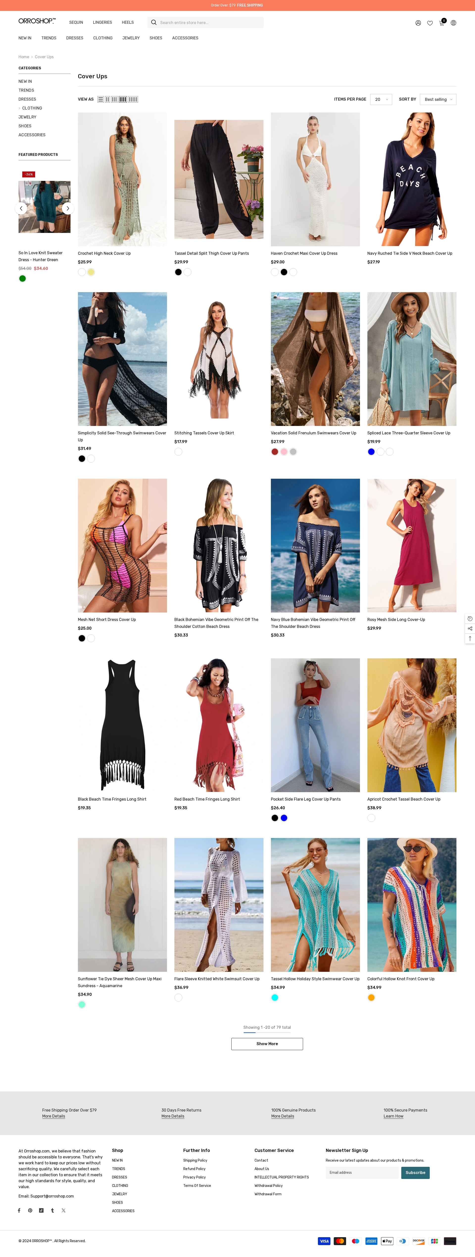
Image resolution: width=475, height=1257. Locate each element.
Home (24, 57)
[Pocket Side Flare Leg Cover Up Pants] (315, 725)
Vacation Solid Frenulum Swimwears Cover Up (313, 433)
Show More (267, 1043)
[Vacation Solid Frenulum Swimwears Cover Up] (315, 359)
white (187, 272)
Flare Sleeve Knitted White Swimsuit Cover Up (217, 979)
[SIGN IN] (418, 23)
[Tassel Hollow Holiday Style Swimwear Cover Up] (315, 905)
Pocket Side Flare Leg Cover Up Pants (306, 799)
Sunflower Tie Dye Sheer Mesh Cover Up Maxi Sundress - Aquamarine (120, 982)
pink (284, 452)
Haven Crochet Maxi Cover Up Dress (304, 253)
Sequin (76, 22)
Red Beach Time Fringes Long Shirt (207, 799)
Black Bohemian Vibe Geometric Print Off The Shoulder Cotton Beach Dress (216, 623)
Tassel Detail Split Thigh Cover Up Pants (211, 253)
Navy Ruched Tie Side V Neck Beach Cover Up (409, 253)
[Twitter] (63, 1210)
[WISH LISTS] (430, 23)
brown (275, 452)
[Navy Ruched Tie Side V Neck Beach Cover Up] (411, 179)
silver (293, 452)
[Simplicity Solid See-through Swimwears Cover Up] (122, 359)
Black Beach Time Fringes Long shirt (112, 799)
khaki (91, 272)
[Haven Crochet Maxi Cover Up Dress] (315, 179)
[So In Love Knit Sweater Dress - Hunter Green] (45, 207)
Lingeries (102, 22)
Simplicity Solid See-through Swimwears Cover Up (122, 436)
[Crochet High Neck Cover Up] (122, 179)
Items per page (350, 99)
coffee (293, 272)
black (178, 272)
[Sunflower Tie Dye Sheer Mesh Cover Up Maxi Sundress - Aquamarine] (122, 905)
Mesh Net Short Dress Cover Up (107, 619)
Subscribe (416, 1172)
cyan (275, 998)
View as (86, 99)
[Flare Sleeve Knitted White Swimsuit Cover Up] (218, 905)
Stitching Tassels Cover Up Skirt (204, 433)
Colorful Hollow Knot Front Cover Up (400, 979)
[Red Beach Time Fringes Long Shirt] (218, 725)
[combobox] (210, 22)
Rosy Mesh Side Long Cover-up (396, 619)
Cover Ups (44, 57)
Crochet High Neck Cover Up (104, 253)
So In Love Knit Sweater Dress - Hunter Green (41, 256)
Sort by (407, 99)
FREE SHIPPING (250, 5)
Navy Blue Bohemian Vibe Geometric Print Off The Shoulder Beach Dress (313, 623)
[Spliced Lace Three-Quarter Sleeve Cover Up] (411, 359)
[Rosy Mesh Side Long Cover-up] (411, 546)
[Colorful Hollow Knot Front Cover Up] (411, 905)
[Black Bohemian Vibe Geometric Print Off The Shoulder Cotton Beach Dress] (218, 546)
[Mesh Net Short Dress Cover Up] (122, 546)
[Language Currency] (453, 23)
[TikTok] (41, 1210)
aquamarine (82, 1004)
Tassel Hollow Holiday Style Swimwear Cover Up (315, 979)
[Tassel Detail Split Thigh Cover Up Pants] (218, 179)
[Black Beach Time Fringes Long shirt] (122, 725)
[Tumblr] (52, 1210)
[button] (21, 208)
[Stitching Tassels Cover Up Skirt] (218, 359)
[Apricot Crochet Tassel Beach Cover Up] (411, 725)
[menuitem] (45, 81)
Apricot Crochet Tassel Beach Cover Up (403, 799)
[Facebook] (19, 1210)
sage (82, 272)
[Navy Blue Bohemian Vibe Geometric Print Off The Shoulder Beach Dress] (315, 546)
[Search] (205, 22)
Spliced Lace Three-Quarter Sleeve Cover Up (408, 433)
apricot (390, 452)
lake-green (22, 278)
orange (371, 998)
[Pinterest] (30, 1210)
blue (371, 452)
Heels (128, 22)
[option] (44, 226)
